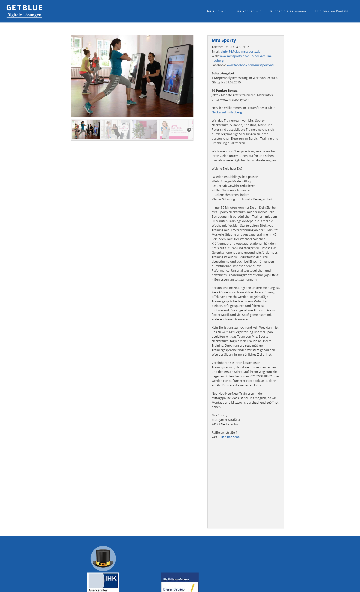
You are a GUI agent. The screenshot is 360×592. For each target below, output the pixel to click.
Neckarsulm (220, 112)
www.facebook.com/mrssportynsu (251, 65)
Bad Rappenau (231, 437)
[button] (86, 129)
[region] (132, 88)
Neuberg (236, 112)
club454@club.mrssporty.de (240, 51)
